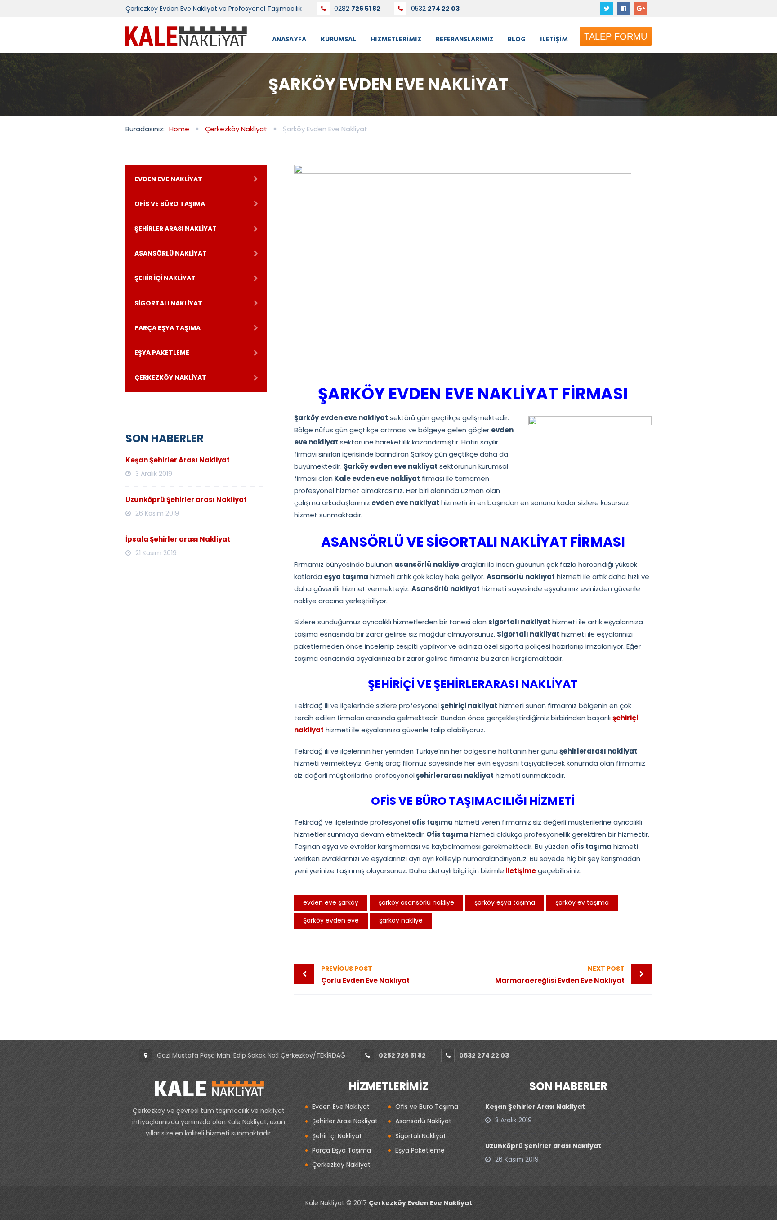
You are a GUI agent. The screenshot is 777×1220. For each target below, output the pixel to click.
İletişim (554, 39)
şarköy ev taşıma (582, 902)
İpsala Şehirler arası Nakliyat (177, 539)
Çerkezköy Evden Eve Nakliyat (420, 1202)
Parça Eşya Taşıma (167, 327)
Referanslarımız (464, 39)
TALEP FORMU (615, 36)
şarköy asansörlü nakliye (416, 902)
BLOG (517, 39)
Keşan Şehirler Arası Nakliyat (177, 460)
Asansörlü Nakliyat (170, 253)
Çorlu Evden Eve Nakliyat (365, 974)
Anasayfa (289, 39)
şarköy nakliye (401, 920)
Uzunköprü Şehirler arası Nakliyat (186, 499)
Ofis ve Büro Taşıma (169, 203)
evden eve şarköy (330, 902)
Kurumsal (338, 39)
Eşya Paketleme (161, 352)
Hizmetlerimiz (396, 39)
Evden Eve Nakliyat (168, 179)
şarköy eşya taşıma (504, 902)
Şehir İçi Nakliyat (165, 278)
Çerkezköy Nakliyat (170, 377)
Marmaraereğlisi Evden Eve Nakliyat (560, 974)
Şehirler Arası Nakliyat (175, 228)
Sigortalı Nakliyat (168, 303)
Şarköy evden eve (331, 920)
